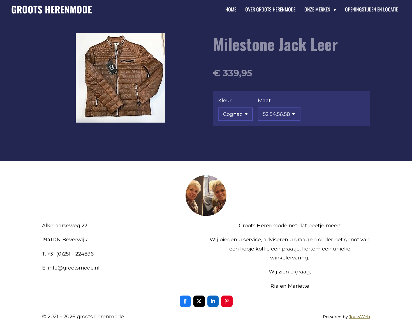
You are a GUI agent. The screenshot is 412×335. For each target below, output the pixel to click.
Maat (264, 100)
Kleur (225, 100)
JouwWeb (359, 316)
